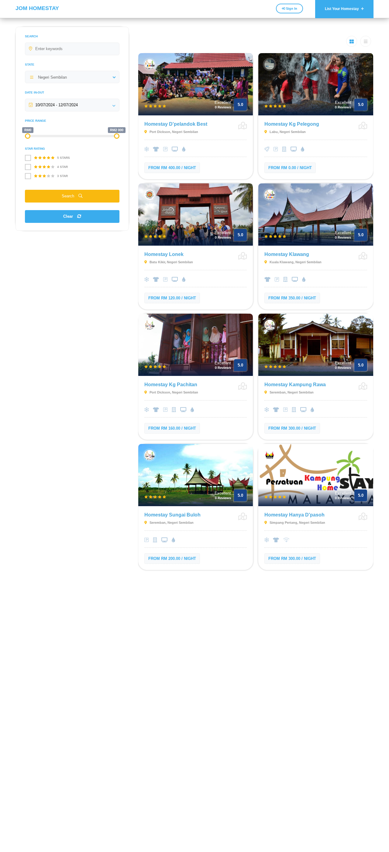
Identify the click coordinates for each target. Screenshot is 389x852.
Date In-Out (34, 92)
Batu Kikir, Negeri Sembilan (171, 262)
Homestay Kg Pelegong (291, 124)
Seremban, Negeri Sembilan (291, 392)
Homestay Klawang (286, 254)
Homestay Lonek (164, 254)
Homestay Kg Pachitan (170, 384)
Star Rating (35, 148)
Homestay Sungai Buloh (172, 514)
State (29, 64)
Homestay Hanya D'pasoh (294, 514)
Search (31, 36)
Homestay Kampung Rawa (295, 384)
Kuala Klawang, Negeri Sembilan (295, 262)
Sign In (291, 8)
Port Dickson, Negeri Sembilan (173, 132)
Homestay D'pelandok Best (175, 124)
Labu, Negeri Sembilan (287, 132)
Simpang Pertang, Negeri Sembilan (297, 522)
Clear (68, 216)
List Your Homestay (342, 9)
